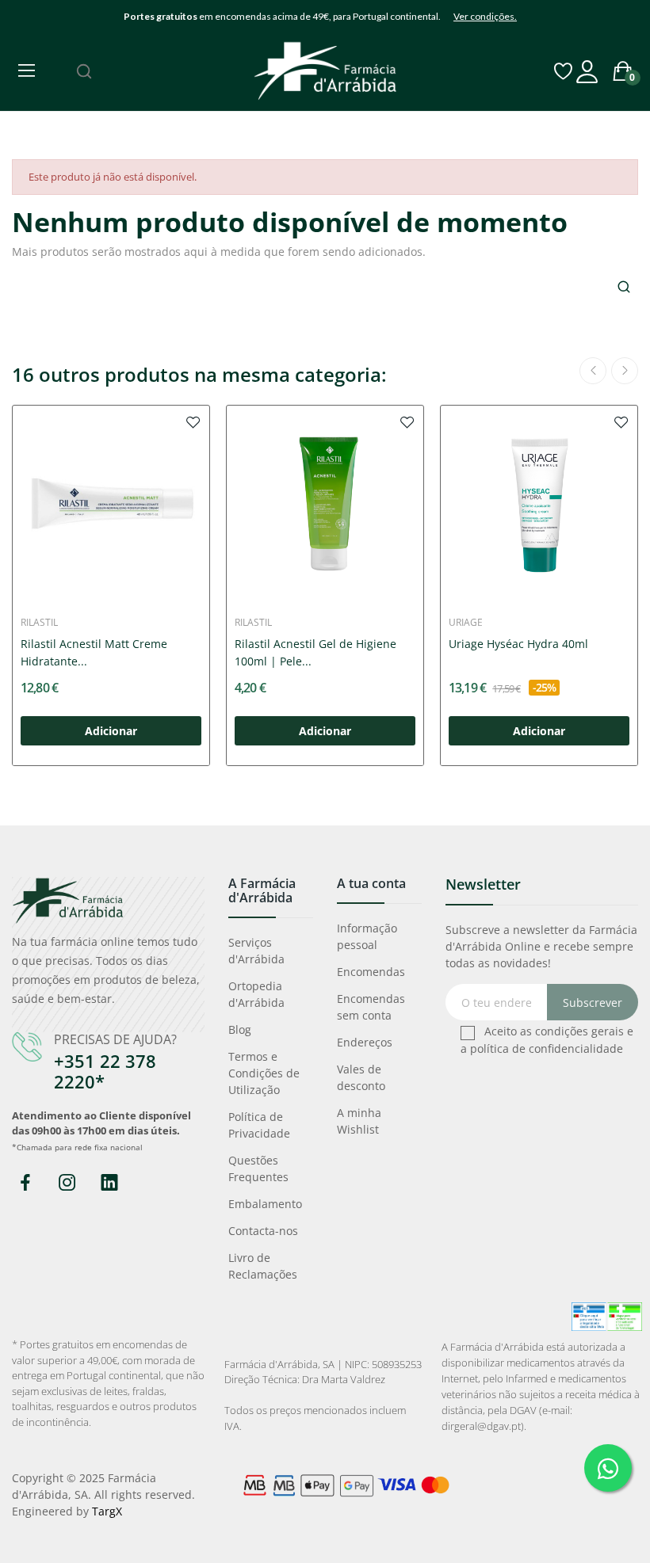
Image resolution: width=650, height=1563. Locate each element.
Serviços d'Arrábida (256, 950)
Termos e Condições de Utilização (264, 1073)
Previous (592, 370)
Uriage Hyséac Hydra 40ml (518, 643)
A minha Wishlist (359, 1121)
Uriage (466, 622)
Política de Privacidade (259, 1125)
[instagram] (67, 1183)
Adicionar (111, 730)
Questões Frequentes (258, 1168)
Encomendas (371, 971)
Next (624, 370)
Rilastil (39, 622)
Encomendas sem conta (371, 1007)
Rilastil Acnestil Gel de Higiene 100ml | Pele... (315, 652)
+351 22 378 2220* (105, 1071)
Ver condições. (485, 16)
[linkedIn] (109, 1183)
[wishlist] (193, 421)
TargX (107, 1511)
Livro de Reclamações (262, 1266)
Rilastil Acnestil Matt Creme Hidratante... (94, 652)
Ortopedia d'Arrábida (256, 994)
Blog (239, 1029)
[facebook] (25, 1183)
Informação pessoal (367, 936)
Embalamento (265, 1203)
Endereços (364, 1042)
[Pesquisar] (84, 71)
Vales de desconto (361, 1077)
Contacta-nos (263, 1230)
